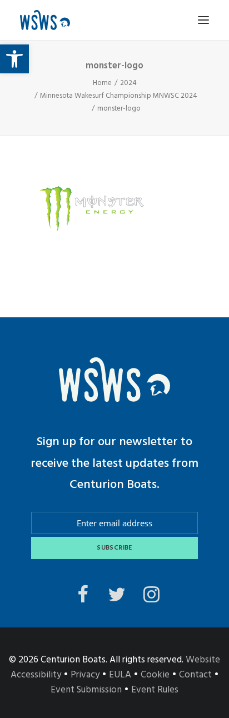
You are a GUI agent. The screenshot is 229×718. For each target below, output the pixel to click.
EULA (120, 674)
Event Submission (86, 689)
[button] (14, 58)
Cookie (155, 674)
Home (102, 83)
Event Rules (154, 689)
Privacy (85, 674)
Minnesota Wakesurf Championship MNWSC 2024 (118, 96)
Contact (195, 674)
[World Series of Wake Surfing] (45, 20)
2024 (128, 83)
